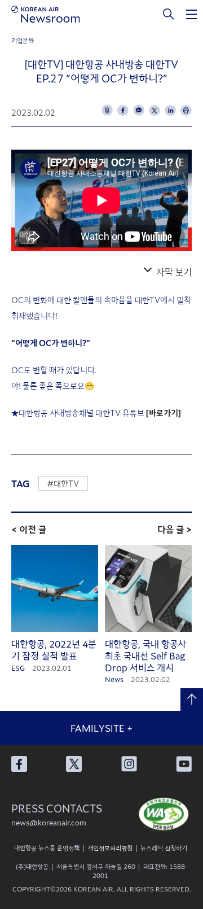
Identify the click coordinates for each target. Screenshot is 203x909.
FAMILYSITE (101, 728)
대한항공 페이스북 (19, 764)
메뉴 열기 (191, 14)
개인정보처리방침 (110, 847)
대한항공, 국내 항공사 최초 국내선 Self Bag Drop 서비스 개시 (145, 655)
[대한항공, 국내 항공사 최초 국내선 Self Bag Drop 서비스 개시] (148, 588)
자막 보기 (174, 271)
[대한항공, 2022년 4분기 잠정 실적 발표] (54, 588)
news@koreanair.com (48, 822)
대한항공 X (74, 764)
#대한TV (63, 483)
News (114, 679)
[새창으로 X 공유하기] (154, 110)
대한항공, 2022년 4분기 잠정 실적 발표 (53, 650)
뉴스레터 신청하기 (163, 847)
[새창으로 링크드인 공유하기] (170, 110)
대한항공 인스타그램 (129, 764)
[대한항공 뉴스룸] (45, 14)
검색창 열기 (169, 14)
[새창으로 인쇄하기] (186, 110)
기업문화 (22, 40)
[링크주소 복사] (107, 110)
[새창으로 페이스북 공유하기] (123, 110)
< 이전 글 (28, 529)
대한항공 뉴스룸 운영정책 (47, 847)
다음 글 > (174, 529)
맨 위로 (191, 699)
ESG (18, 667)
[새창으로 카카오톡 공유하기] (138, 110)
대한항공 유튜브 (184, 764)
